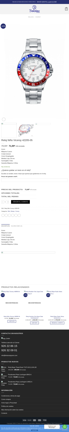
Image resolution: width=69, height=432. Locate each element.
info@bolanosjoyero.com (9, 355)
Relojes (31, 17)
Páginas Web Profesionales (54, 423)
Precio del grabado (9, 176)
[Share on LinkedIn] (19, 215)
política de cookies (42, 429)
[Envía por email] (12, 215)
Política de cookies (7, 406)
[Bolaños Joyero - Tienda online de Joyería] (34, 9)
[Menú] (2, 9)
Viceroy (38, 17)
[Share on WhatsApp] (3, 215)
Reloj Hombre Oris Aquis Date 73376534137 (34, 317)
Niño (9, 211)
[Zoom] (3, 119)
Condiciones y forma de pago (10, 396)
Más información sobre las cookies (12, 410)
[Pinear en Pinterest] (15, 215)
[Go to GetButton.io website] (65, 430)
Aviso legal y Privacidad (9, 403)
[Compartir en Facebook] (6, 215)
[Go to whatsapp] (64, 426)
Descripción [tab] (5, 226)
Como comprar (6, 399)
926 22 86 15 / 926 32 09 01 (29, 2)
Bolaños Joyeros (40, 423)
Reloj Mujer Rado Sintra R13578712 (57, 317)
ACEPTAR (34, 430)
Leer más (12, 321)
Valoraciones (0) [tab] (16, 226)
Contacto (4, 413)
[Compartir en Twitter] (9, 215)
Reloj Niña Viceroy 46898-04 (12, 316)
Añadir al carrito (20, 202)
